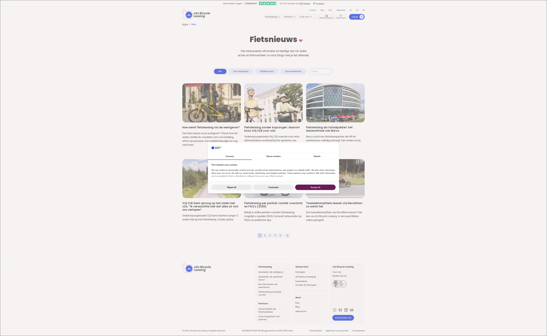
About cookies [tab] (273, 156)
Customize (273, 187)
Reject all (231, 187)
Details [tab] (317, 156)
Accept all (315, 187)
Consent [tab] (230, 156)
